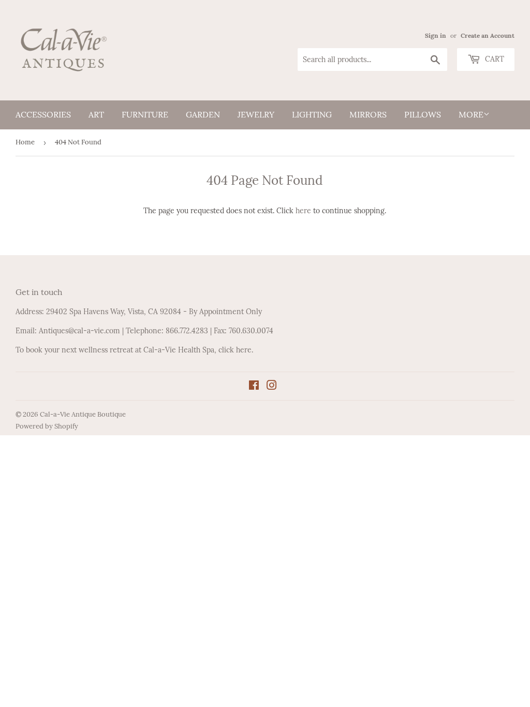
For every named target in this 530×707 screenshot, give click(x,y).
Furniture (145, 114)
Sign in (435, 35)
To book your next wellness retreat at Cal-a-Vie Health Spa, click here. (134, 350)
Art (96, 114)
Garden (203, 114)
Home (25, 142)
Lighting (312, 114)
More (471, 114)
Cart (493, 59)
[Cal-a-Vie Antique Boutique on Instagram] (272, 386)
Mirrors (368, 114)
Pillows (422, 114)
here (303, 210)
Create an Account (487, 35)
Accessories (43, 114)
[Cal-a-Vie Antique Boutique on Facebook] (253, 386)
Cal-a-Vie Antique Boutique (83, 414)
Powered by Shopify (47, 426)
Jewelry (256, 114)
